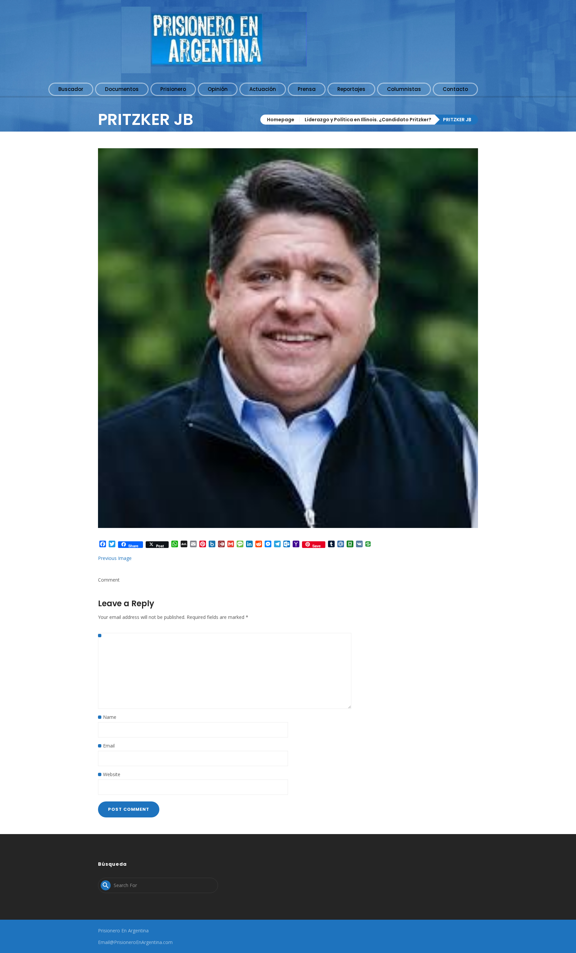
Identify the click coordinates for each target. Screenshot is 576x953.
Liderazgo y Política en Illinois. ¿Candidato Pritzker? (368, 119)
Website (111, 774)
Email (109, 745)
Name (109, 717)
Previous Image (115, 558)
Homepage (280, 119)
